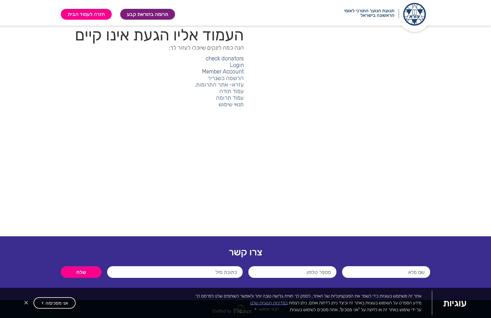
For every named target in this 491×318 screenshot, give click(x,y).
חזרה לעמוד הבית (86, 14)
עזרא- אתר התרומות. (219, 84)
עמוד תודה (231, 91)
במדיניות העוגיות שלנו (269, 302)
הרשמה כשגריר (226, 78)
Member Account (223, 71)
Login (237, 65)
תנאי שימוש (231, 104)
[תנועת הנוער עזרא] (414, 14)
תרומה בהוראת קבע (144, 14)
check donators (225, 58)
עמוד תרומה (230, 98)
